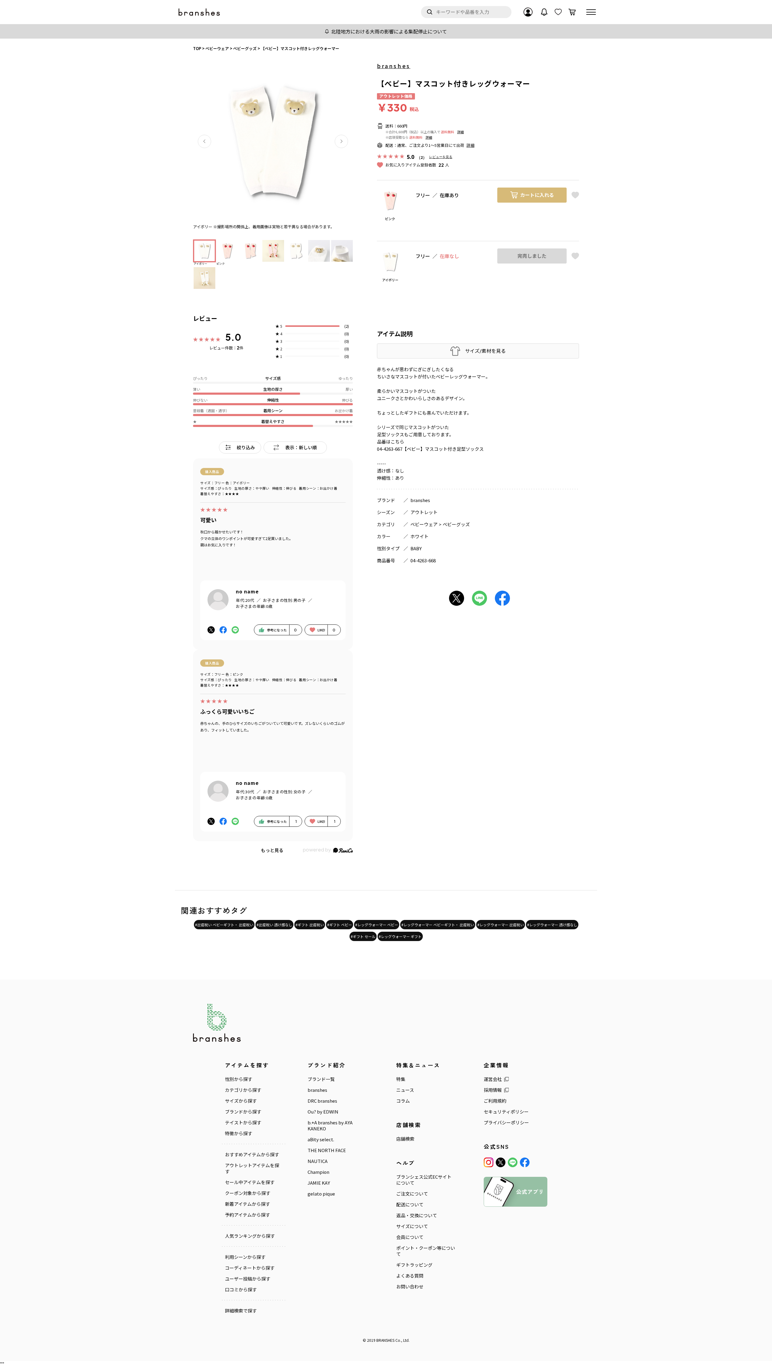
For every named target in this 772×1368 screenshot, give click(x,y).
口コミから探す (241, 1290)
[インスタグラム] (488, 1162)
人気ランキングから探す (250, 1236)
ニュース (405, 1090)
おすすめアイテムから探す (252, 1155)
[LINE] (512, 1162)
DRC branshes (322, 1101)
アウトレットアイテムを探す (252, 1168)
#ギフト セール (363, 936)
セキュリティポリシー (506, 1112)
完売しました (531, 256)
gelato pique (321, 1194)
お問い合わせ (409, 1287)
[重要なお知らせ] (544, 12)
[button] (204, 141)
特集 (400, 1079)
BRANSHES (385, 1340)
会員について (409, 1237)
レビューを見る (440, 156)
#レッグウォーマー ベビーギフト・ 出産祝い (437, 924)
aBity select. (321, 1139)
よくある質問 (409, 1276)
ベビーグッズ (456, 524)
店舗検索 (405, 1139)
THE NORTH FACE (327, 1150)
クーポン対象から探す (247, 1193)
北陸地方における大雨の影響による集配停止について (389, 31)
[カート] (572, 12)
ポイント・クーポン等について (425, 1251)
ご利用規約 (495, 1101)
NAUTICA (317, 1161)
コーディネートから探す (249, 1268)
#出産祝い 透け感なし (274, 924)
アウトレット (424, 512)
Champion (318, 1172)
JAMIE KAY (319, 1183)
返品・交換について (416, 1215)
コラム (403, 1101)
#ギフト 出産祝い (310, 924)
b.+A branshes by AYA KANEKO (330, 1126)
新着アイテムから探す (247, 1204)
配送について (409, 1205)
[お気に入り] (558, 12)
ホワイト (419, 536)
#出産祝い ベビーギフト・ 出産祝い (224, 924)
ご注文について (412, 1194)
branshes (393, 66)
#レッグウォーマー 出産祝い (500, 924)
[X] (500, 1162)
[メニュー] (591, 12)
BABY (416, 548)
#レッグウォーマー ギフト (400, 936)
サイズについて (412, 1226)
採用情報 (493, 1090)
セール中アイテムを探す (249, 1182)
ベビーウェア (424, 524)
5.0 (233, 337)
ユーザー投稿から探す (247, 1279)
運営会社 (493, 1079)
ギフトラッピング (414, 1265)
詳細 (460, 131)
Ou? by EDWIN (323, 1112)
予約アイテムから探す (247, 1215)
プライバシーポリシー (506, 1123)
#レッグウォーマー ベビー (376, 924)
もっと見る (272, 850)
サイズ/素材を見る (485, 351)
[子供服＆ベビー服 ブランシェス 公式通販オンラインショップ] (200, 12)
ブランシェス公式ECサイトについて (423, 1180)
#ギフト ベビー (339, 924)
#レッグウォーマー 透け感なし (552, 924)
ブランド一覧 (321, 1079)
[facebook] (525, 1162)
